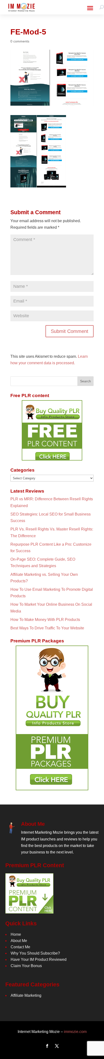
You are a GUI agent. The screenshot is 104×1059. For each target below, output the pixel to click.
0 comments (19, 41)
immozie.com (75, 1032)
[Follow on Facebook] (47, 1046)
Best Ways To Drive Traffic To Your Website (47, 628)
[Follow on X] (57, 1046)
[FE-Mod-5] (38, 184)
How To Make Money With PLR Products (45, 620)
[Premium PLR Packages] (52, 718)
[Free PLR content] (52, 430)
